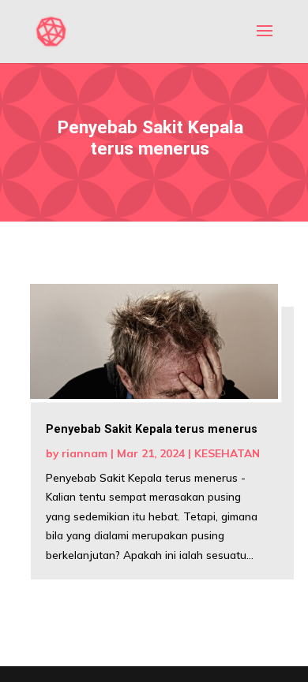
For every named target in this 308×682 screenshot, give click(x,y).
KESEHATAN (227, 453)
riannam (84, 453)
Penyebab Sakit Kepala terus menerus (151, 429)
